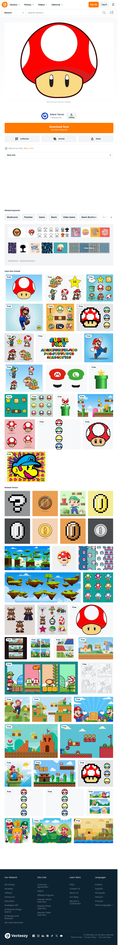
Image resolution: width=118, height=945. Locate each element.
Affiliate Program (45, 893)
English (96, 883)
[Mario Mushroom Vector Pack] (94, 316)
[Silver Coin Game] (100, 529)
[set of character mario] (99, 286)
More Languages (101, 903)
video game (69, 215)
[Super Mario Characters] (64, 286)
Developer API (11, 903)
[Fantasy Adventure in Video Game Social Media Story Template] (41, 676)
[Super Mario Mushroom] (24, 286)
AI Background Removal (12, 915)
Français (97, 899)
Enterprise (10, 895)
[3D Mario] (24, 316)
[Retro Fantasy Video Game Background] (95, 647)
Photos (27, 4)
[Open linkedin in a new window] (43, 937)
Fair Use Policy (105, 937)
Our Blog (72, 895)
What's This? (29, 148)
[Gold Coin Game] (45, 529)
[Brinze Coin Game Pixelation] (73, 529)
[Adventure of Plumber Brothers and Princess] (17, 829)
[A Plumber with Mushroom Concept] (18, 772)
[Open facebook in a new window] (34, 937)
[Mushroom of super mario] (41, 404)
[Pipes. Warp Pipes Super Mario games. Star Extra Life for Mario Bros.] (101, 376)
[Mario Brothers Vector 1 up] (59, 433)
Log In (104, 4)
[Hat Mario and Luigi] (66, 376)
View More (28, 254)
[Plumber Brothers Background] (52, 829)
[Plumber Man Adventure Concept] (17, 707)
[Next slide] (106, 215)
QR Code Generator (9, 922)
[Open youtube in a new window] (61, 937)
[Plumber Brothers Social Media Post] (40, 647)
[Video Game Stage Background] (93, 829)
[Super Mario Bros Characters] (24, 376)
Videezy (8, 891)
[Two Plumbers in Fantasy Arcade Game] (93, 707)
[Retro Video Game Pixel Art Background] (54, 772)
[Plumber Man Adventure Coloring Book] (96, 676)
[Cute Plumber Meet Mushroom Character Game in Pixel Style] (86, 739)
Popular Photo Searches (43, 905)
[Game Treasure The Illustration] (16, 404)
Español (97, 887)
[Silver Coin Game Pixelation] (17, 529)
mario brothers (88, 215)
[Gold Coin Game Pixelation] (100, 502)
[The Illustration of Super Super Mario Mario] (98, 346)
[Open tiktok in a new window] (52, 937)
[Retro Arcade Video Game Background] (52, 707)
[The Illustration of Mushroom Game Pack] (20, 433)
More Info (11, 153)
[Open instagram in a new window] (38, 937)
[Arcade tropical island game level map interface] (27, 557)
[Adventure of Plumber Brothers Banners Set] (16, 647)
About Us (72, 891)
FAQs (70, 883)
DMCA (40, 889)
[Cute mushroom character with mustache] (64, 557)
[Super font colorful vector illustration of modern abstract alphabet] (59, 346)
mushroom (12, 215)
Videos (41, 4)
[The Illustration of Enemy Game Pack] (52, 618)
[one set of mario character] (60, 316)
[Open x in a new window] (57, 937)
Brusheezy (10, 883)
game (42, 215)
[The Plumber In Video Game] (65, 647)
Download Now (59, 128)
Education (9, 899)
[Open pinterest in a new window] (47, 937)
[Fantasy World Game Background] (95, 404)
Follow (71, 117)
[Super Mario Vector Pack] (19, 346)
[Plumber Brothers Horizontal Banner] (99, 801)
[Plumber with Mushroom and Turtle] (73, 502)
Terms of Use (76, 937)
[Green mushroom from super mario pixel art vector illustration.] (98, 433)
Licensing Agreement (42, 884)
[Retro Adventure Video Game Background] (31, 739)
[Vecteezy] (4, 4)
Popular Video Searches (43, 912)
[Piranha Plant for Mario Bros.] (65, 404)
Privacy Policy (90, 937)
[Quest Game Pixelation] (17, 502)
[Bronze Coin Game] (45, 502)
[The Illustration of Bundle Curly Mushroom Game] (98, 586)
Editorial (56, 4)
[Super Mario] (26, 465)
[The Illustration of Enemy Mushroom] (20, 618)
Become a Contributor (74, 900)
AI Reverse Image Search (13, 909)
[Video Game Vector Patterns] (96, 557)
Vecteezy (9, 887)
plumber (28, 215)
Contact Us (73, 887)
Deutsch (97, 895)
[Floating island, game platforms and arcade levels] (43, 586)
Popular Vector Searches (44, 899)
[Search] (104, 12)
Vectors (13, 4)
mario (54, 215)
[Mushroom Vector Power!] (91, 618)
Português (98, 891)
